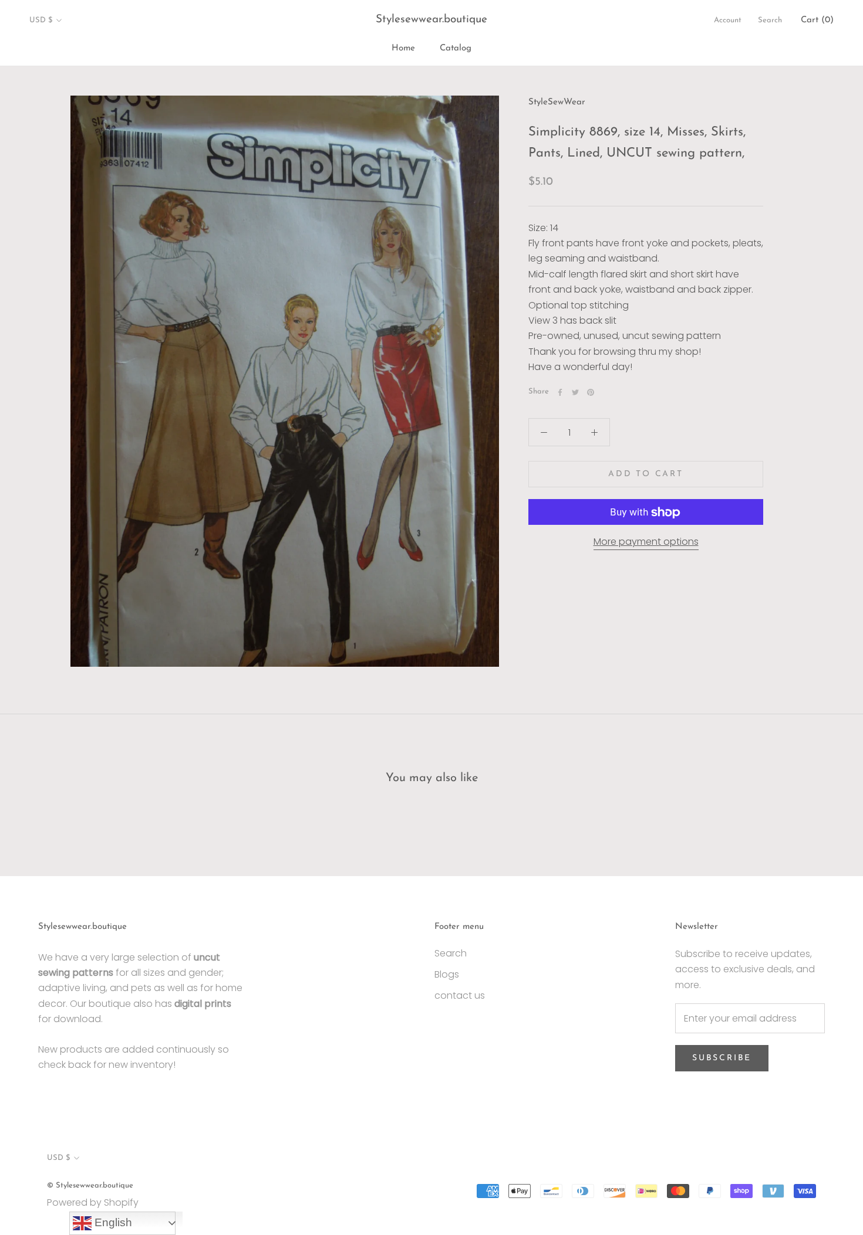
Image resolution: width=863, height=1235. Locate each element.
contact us (459, 995)
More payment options (646, 542)
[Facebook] (560, 392)
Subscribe (721, 1058)
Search (770, 20)
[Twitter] (575, 392)
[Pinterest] (590, 392)
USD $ (40, 20)
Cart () (817, 20)
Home (403, 48)
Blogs (446, 974)
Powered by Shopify (93, 1202)
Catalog (455, 48)
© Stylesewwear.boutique (90, 1185)
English (112, 1222)
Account (727, 20)
